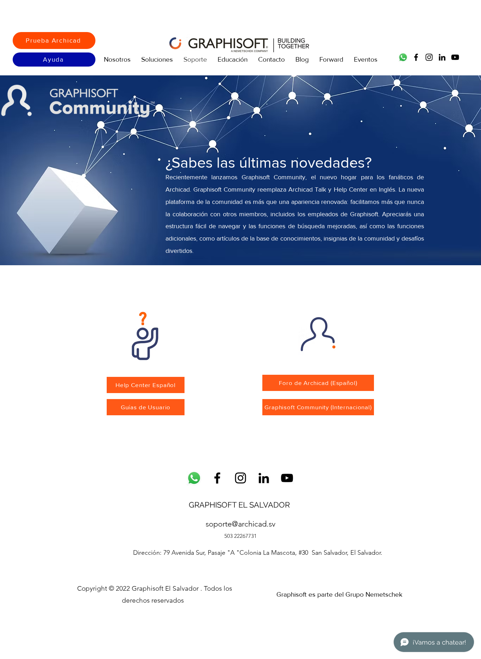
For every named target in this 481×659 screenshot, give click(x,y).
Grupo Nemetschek (373, 594)
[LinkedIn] (442, 57)
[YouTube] (455, 57)
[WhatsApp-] (194, 478)
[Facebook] (416, 57)
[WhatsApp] (403, 57)
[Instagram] (429, 57)
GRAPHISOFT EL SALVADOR (240, 504)
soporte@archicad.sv (240, 524)
